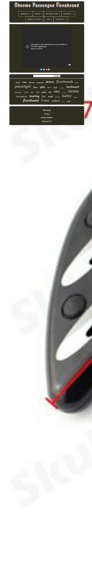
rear (24, 82)
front (45, 100)
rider (57, 91)
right (69, 101)
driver (50, 82)
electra (31, 82)
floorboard (31, 100)
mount (64, 92)
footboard (73, 86)
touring (34, 96)
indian (75, 97)
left (50, 92)
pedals (44, 92)
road (50, 96)
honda (18, 83)
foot (44, 96)
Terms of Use (47, 121)
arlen (32, 92)
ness (63, 101)
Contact (47, 114)
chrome (73, 91)
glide (42, 87)
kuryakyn (21, 96)
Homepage (47, 110)
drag (76, 83)
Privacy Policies (47, 117)
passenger (23, 86)
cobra (26, 92)
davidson (57, 97)
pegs (55, 87)
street (37, 92)
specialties (62, 88)
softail (56, 100)
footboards (40, 83)
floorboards (64, 82)
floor (35, 87)
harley (67, 96)
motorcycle (18, 92)
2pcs (49, 88)
